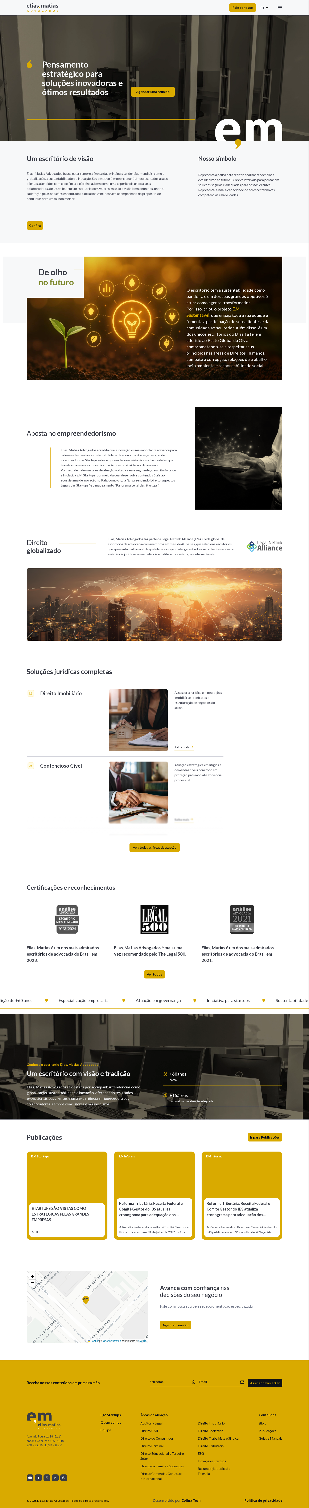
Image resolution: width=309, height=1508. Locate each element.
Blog (262, 1423)
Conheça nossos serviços (257, 88)
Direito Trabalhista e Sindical (218, 1438)
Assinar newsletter (265, 1383)
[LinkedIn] (55, 1477)
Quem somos (110, 1422)
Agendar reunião (175, 1325)
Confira (35, 225)
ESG (201, 1453)
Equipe (105, 1430)
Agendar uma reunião (208, 88)
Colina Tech (191, 1500)
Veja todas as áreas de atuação (154, 847)
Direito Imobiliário (211, 1423)
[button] (87, 1302)
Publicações (267, 1431)
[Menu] (279, 7)
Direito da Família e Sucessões (162, 1466)
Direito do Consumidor (156, 1438)
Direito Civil (149, 1431)
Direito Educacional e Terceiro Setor (162, 1455)
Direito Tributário (211, 1446)
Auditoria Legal (151, 1423)
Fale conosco (242, 7)
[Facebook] (38, 1477)
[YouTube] (30, 1477)
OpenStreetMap (112, 1340)
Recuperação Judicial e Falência (214, 1470)
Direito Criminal (152, 1446)
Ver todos (154, 974)
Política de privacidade (263, 1500)
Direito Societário (210, 1431)
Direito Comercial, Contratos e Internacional (161, 1476)
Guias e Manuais (270, 1438)
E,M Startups (110, 1415)
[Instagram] (47, 1477)
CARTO (142, 1340)
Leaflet (94, 1340)
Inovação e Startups (212, 1461)
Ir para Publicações (265, 1137)
